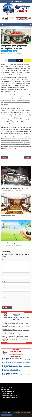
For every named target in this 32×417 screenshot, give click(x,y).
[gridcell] (16, 392)
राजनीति (9, 51)
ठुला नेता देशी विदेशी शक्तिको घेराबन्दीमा (8, 215)
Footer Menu (6, 415)
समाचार (15, 51)
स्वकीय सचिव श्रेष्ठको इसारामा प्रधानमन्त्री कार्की (28, 157)
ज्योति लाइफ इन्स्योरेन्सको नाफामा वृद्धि (8, 243)
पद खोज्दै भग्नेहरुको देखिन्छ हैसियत (5, 157)
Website (4, 287)
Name (4, 275)
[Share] (12, 60)
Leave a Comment (6, 55)
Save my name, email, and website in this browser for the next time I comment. (6, 300)
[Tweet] (19, 60)
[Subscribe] (27, 60)
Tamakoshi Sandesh (20, 190)
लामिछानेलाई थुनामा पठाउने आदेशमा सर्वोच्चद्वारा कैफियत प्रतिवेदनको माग (14, 188)
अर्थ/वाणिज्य (4, 51)
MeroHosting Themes (25, 412)
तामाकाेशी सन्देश (19, 53)
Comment (5, 259)
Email (4, 281)
